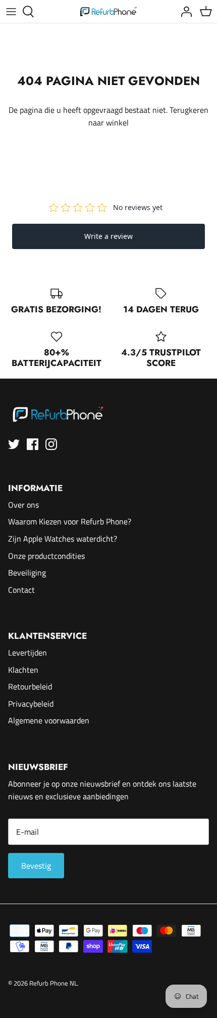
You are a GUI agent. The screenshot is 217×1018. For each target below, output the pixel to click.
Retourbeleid (30, 686)
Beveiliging (27, 572)
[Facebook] (32, 444)
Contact (21, 590)
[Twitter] (14, 444)
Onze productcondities (46, 556)
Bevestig (36, 866)
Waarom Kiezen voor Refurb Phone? (69, 521)
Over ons (23, 505)
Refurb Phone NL (53, 983)
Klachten (23, 670)
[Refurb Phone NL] (108, 11)
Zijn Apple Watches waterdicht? (62, 539)
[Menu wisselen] (11, 12)
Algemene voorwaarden (48, 720)
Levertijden (27, 652)
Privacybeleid (30, 704)
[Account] (184, 12)
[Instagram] (51, 444)
